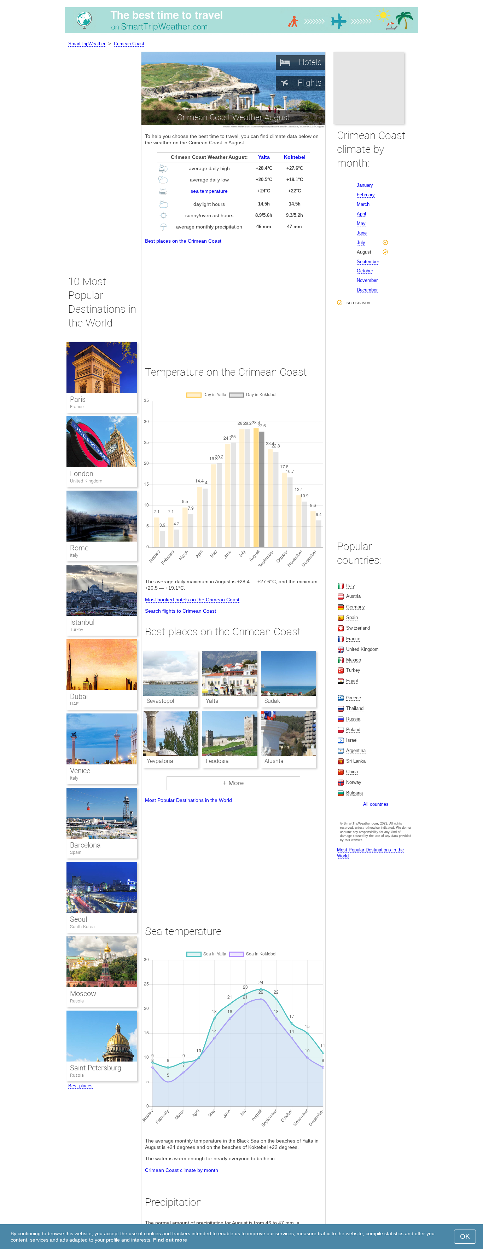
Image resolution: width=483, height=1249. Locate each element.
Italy (74, 555)
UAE (74, 703)
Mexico (353, 660)
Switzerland (358, 628)
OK (465, 1236)
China (352, 771)
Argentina (356, 750)
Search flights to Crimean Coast (180, 611)
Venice (80, 771)
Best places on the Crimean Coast (183, 241)
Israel (351, 740)
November (367, 280)
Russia (77, 1001)
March (363, 204)
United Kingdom (86, 481)
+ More (233, 783)
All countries (376, 804)
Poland (353, 729)
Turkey (76, 629)
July (361, 242)
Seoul (78, 919)
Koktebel (294, 157)
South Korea (82, 926)
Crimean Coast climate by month (181, 1170)
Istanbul (82, 622)
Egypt (352, 680)
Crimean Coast (129, 43)
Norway (353, 782)
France (77, 406)
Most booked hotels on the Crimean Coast (192, 599)
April (361, 213)
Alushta (274, 761)
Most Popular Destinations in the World (188, 800)
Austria (353, 596)
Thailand (354, 708)
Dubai (79, 696)
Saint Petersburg (95, 1068)
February (366, 194)
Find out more (170, 1240)
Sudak (272, 701)
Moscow (83, 993)
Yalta (264, 157)
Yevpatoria (160, 761)
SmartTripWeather (86, 43)
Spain (75, 852)
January (365, 185)
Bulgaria (354, 793)
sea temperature (209, 191)
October (365, 270)
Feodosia (217, 761)
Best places (80, 1085)
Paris (78, 399)
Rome (79, 548)
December (367, 290)
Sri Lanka (356, 761)
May (361, 223)
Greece (353, 697)
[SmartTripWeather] (241, 33)
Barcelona (85, 845)
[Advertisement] (233, 298)
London (81, 473)
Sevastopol (160, 701)
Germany (355, 606)
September (368, 261)
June (362, 233)
